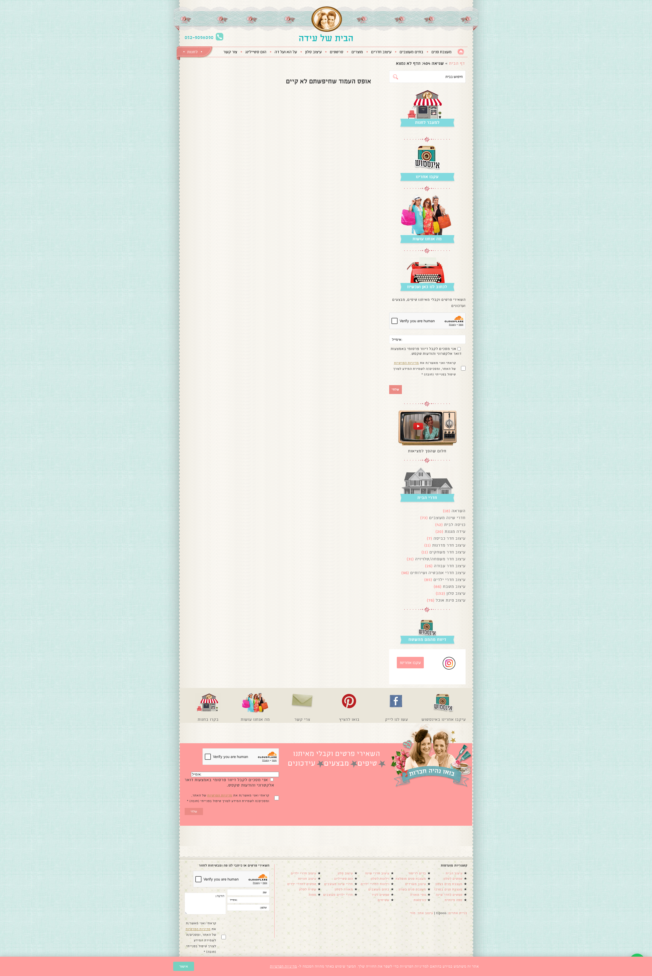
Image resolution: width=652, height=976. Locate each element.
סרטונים (336, 52)
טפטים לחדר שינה (449, 895)
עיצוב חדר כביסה (449, 538)
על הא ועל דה (286, 52)
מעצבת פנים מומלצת (411, 879)
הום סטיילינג (255, 52)
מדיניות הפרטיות (406, 363)
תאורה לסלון (344, 889)
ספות (312, 895)
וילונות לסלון (380, 879)
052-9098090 (199, 37)
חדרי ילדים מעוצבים (338, 895)
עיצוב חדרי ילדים (449, 579)
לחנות (192, 52)
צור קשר (230, 52)
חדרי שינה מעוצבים (447, 517)
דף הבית (457, 63)
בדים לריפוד (417, 873)
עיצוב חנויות (307, 879)
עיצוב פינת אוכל (451, 600)
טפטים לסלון (453, 879)
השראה (459, 510)
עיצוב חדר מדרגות (449, 545)
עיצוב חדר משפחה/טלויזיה (440, 559)
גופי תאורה (418, 895)
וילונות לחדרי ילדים (375, 884)
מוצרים (357, 52)
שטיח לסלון (307, 889)
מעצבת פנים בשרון (412, 889)
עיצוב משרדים (415, 884)
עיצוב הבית (454, 873)
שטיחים (383, 900)
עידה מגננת (455, 531)
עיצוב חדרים (381, 52)
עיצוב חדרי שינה (377, 873)
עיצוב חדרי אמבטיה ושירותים (438, 572)
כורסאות (420, 900)
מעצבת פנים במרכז (448, 889)
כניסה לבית (455, 524)
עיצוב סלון (313, 52)
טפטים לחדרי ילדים (301, 884)
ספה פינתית (454, 900)
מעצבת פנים (441, 52)
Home (461, 51)
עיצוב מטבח (454, 586)
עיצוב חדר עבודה (450, 565)
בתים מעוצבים (411, 52)
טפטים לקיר (380, 895)
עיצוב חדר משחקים (447, 552)
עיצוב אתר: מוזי (421, 913)
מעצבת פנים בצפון (449, 884)
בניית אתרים (458, 913)
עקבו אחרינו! (410, 662)
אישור (183, 966)
